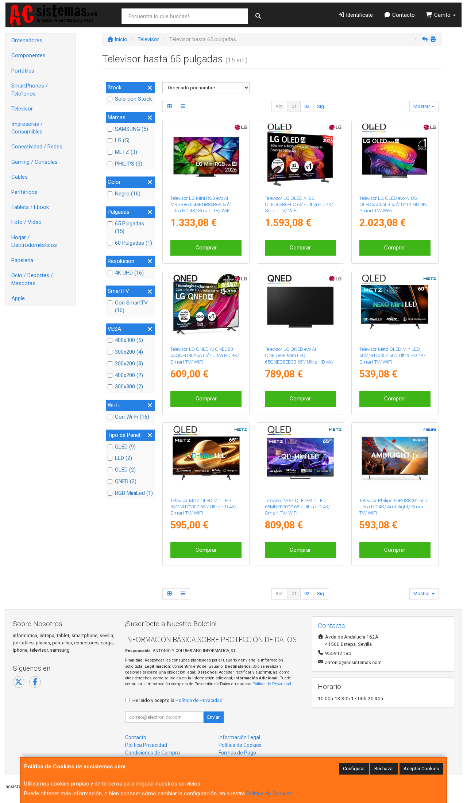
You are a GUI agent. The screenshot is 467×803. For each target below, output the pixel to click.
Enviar (213, 717)
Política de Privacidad (271, 684)
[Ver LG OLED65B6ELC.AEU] (300, 156)
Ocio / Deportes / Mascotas (32, 279)
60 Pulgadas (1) (133, 243)
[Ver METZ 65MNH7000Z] (206, 458)
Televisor (22, 108)
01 (294, 106)
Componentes (28, 55)
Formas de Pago (237, 753)
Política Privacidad (146, 745)
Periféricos (24, 192)
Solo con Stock (133, 99)
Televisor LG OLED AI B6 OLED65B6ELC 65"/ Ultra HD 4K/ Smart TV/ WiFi (299, 204)
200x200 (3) (129, 363)
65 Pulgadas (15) (129, 227)
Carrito (442, 15)
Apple (18, 298)
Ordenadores (26, 40)
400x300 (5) (129, 340)
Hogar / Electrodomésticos (34, 241)
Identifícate (358, 15)
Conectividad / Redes (36, 146)
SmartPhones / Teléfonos (29, 89)
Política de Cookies (269, 793)
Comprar (206, 247)
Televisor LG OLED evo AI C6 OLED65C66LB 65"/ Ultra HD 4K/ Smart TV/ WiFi (393, 204)
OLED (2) (125, 469)
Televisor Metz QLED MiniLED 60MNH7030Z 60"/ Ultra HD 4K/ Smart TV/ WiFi (392, 355)
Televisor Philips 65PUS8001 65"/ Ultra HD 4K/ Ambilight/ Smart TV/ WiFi (393, 507)
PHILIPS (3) (128, 163)
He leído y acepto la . (178, 700)
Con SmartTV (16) (131, 306)
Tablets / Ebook (30, 207)
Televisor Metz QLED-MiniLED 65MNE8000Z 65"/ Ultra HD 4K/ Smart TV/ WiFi (297, 507)
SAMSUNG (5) (131, 129)
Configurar (354, 768)
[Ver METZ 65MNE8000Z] (300, 458)
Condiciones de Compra (152, 753)
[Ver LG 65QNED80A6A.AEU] (206, 307)
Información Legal (239, 737)
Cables (19, 177)
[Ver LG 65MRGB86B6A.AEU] (206, 156)
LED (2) (123, 458)
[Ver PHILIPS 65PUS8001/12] (395, 458)
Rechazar (384, 768)
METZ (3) (126, 152)
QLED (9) (125, 446)
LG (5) (122, 140)
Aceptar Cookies (421, 768)
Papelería (22, 260)
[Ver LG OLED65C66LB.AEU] (395, 156)
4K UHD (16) (129, 272)
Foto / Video (26, 222)
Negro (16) (127, 193)
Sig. (321, 106)
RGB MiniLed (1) (134, 493)
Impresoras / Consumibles (27, 128)
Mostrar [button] (422, 106)
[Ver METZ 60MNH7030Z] (395, 307)
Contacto (403, 15)
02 (306, 106)
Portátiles (22, 70)
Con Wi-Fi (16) (132, 417)
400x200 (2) (129, 375)
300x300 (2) (129, 386)
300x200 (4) (129, 352)
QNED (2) (125, 481)
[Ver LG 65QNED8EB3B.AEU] (300, 307)
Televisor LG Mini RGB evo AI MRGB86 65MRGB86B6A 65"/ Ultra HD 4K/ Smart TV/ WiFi (200, 204)
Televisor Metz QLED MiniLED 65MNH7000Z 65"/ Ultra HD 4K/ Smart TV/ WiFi (203, 507)
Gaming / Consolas (34, 162)
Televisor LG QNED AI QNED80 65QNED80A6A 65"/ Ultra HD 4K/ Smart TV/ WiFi (204, 355)
